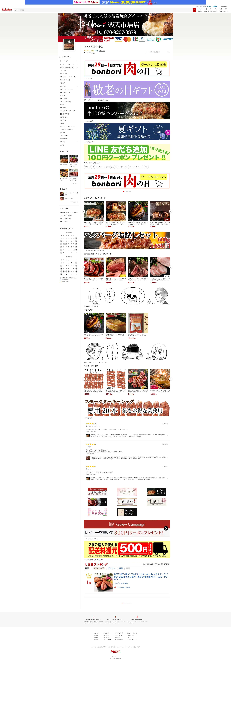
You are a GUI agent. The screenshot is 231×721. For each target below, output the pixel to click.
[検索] (194, 10)
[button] (225, 6)
